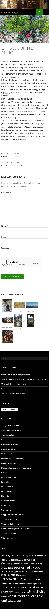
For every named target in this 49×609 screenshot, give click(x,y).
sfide (29, 587)
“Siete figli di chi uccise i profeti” (14, 384)
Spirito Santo (21, 591)
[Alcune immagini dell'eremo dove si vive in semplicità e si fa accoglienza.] (7, 305)
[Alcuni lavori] (19, 304)
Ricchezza (18, 584)
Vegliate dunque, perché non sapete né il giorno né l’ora (23, 379)
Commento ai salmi (9, 440)
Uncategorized (7, 510)
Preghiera (7, 583)
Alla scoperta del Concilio (11, 430)
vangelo (13, 601)
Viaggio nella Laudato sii (11, 524)
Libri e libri (5, 496)
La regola (5, 482)
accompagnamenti (27, 555)
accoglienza (9, 555)
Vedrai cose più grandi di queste (14, 393)
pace (18, 574)
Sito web (5, 247)
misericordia (8, 574)
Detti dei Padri (7, 454)
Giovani (4, 472)
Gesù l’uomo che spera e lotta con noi (16, 164)
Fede (36, 567)
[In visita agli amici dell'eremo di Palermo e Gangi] (32, 304)
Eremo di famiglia (10, 12)
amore (6, 559)
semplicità (35, 583)
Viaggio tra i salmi (8, 533)
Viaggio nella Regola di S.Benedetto (15, 529)
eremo (17, 567)
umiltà (6, 600)
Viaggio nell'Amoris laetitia (12, 519)
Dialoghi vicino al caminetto (12, 458)
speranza (7, 592)
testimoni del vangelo (26, 596)
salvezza (26, 583)
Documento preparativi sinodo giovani (17, 468)
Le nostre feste (7, 486)
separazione (5, 588)
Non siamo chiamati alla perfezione (15, 375)
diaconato (23, 563)
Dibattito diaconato (9, 463)
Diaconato (33, 564)
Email (4, 237)
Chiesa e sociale (7, 435)
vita (19, 600)
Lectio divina (6, 491)
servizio (15, 587)
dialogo (39, 564)
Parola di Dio (11, 579)
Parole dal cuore (8, 500)
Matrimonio (38, 572)
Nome (4, 226)
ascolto (14, 559)
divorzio (4, 568)
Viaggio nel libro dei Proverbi (13, 515)
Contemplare (9, 563)
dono (10, 567)
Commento (7, 192)
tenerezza (5, 596)
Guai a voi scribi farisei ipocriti (13, 389)
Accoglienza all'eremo (10, 426)
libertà (31, 571)
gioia (17, 571)
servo (24, 587)
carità (20, 560)
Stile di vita (36, 591)
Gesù (12, 572)
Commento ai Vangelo (10, 444)
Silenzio (38, 587)
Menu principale (46, 12)
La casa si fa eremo (8, 477)
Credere (10, 155)
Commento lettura (8, 449)
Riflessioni (5, 505)
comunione (29, 559)
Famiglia (26, 567)
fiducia (5, 571)
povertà (37, 579)
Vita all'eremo (7, 538)
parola (24, 575)
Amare (42, 555)
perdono (27, 579)
